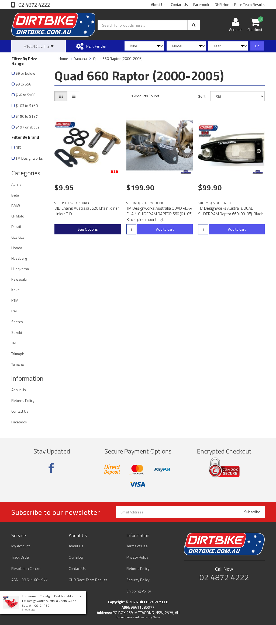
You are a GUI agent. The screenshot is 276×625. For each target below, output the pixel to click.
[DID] (114, 171)
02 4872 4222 (33, 5)
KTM (14, 300)
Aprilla (16, 184)
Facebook (201, 4)
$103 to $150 (27, 105)
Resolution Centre (25, 568)
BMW (15, 205)
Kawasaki (19, 279)
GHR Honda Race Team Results (240, 4)
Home (63, 58)
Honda (16, 248)
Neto (156, 617)
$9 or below (25, 73)
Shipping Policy (138, 591)
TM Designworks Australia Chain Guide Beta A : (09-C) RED (49, 603)
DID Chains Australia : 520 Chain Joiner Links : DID (86, 211)
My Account (20, 546)
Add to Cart (165, 229)
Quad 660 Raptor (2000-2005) (118, 58)
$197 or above (28, 127)
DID (18, 147)
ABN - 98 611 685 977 (29, 580)
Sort (202, 96)
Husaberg (19, 258)
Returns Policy (22, 400)
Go (257, 46)
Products (37, 46)
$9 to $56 (23, 84)
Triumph (17, 353)
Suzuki (16, 332)
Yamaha (17, 364)
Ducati (16, 226)
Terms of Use (137, 546)
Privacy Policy (137, 557)
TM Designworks (29, 158)
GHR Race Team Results (88, 580)
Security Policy (138, 580)
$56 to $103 (26, 95)
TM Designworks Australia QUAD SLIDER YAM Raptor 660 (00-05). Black (230, 211)
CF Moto (17, 216)
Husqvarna (20, 269)
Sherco (17, 321)
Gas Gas (18, 237)
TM (13, 343)
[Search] (193, 25)
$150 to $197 (27, 116)
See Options (88, 229)
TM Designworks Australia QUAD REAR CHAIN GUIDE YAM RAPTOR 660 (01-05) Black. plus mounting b (159, 214)
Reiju (15, 311)
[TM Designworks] (186, 171)
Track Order (20, 557)
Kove (15, 289)
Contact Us (179, 4)
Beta (15, 195)
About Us (158, 4)
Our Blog (76, 557)
